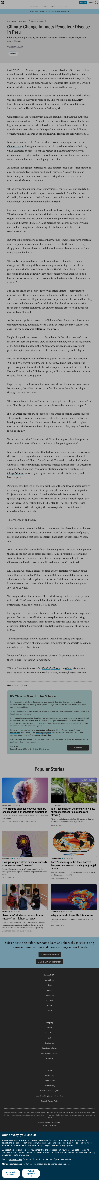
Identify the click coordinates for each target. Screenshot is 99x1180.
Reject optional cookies (31, 1173)
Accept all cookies (11, 1173)
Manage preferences (12, 1164)
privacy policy (15, 1159)
